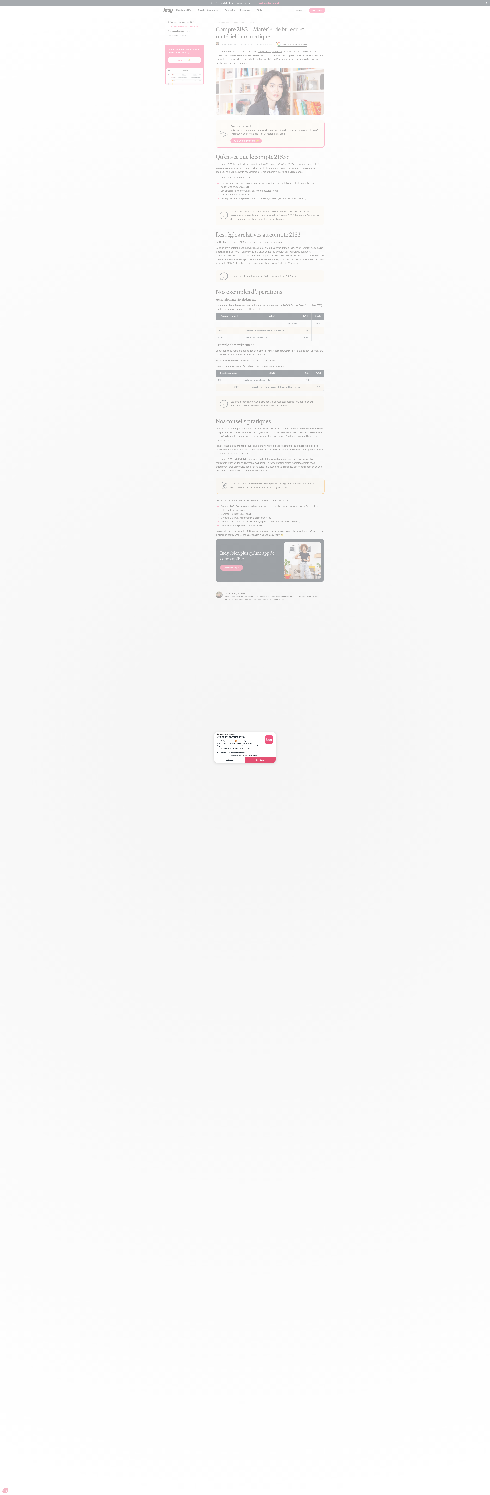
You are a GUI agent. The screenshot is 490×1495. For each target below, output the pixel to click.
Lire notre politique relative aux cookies (231, 752)
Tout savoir (229, 760)
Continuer (260, 760)
